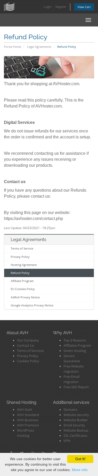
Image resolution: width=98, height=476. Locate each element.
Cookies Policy (28, 361)
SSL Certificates (75, 435)
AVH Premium (28, 425)
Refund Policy (20, 273)
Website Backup (76, 430)
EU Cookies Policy (23, 289)
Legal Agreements (39, 47)
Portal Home (12, 47)
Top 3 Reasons (75, 340)
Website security (76, 415)
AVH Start (24, 409)
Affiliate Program (22, 281)
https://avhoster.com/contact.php (33, 218)
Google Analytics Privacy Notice (32, 305)
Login (47, 7)
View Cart (84, 7)
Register (60, 7)
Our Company (28, 340)
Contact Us (25, 345)
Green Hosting (75, 350)
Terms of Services (30, 350)
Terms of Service (22, 248)
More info (80, 470)
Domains (70, 409)
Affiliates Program (77, 345)
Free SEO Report (76, 387)
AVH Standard (28, 415)
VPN (67, 441)
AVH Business (27, 420)
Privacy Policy (20, 257)
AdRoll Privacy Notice (25, 297)
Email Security (74, 425)
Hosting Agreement (24, 265)
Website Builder (76, 420)
